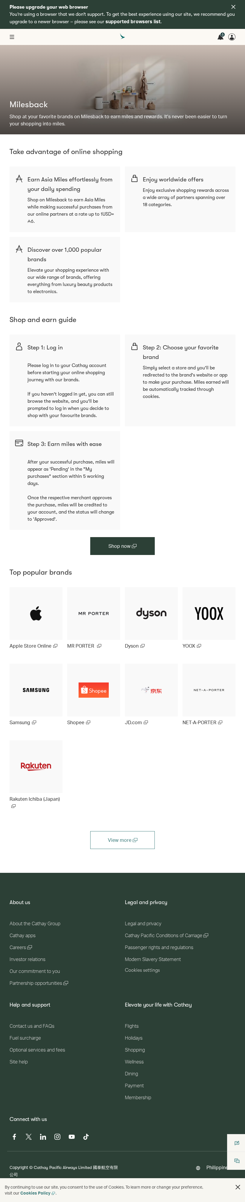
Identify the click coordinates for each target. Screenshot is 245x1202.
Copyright (19, 1167)
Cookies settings (142, 970)
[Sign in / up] (231, 37)
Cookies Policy (35, 1192)
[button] (237, 1187)
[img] (233, 7)
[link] (36, 618)
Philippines (218, 1167)
